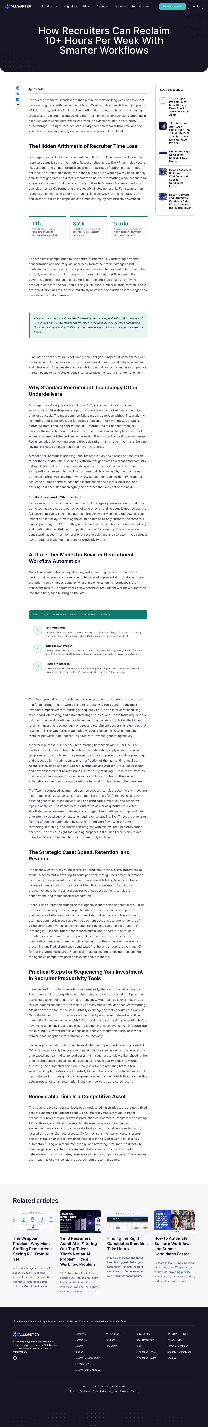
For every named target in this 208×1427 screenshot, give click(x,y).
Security (113, 1391)
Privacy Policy (174, 1339)
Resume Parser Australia (87, 1357)
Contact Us (81, 1339)
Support (79, 1351)
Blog (138, 1345)
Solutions (110, 1339)
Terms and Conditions (80, 1391)
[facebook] (18, 88)
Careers (79, 1345)
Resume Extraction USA (87, 1369)
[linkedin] (18, 99)
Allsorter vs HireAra (146, 1351)
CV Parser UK (82, 1363)
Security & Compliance (179, 1351)
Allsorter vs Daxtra (146, 1357)
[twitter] (18, 93)
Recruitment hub (145, 1339)
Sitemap (134, 1391)
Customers (111, 1345)
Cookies (171, 1357)
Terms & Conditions (177, 1345)
